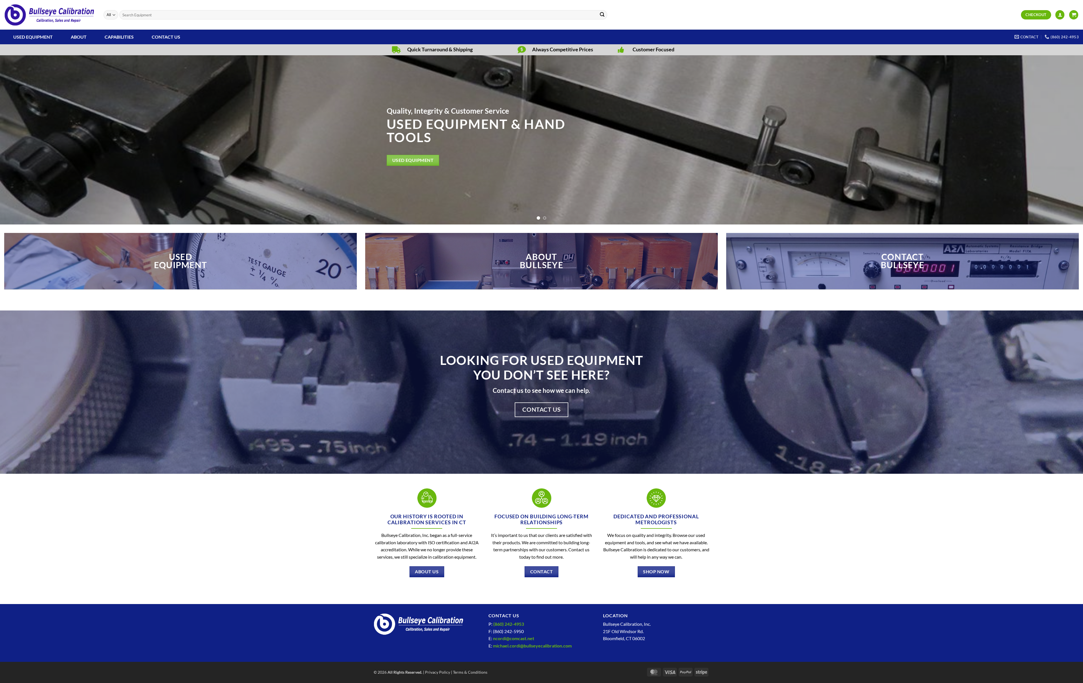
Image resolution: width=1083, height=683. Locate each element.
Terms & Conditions (470, 672)
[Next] (1054, 140)
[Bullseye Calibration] (49, 15)
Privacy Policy (437, 672)
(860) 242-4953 (508, 624)
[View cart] (1073, 14)
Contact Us (166, 36)
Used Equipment (33, 36)
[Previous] (29, 140)
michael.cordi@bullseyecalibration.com (532, 645)
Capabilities (119, 36)
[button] (1059, 14)
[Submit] (602, 15)
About (79, 36)
